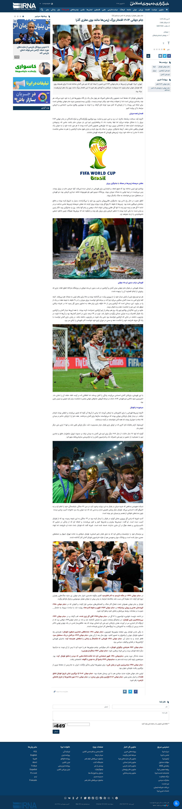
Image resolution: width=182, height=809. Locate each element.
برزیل (154, 70)
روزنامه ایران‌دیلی (64, 766)
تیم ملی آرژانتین (164, 70)
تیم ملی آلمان (165, 74)
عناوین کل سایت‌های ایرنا (127, 758)
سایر (47, 9)
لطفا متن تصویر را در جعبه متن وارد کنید (155, 724)
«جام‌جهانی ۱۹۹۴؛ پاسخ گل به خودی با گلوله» (98, 659)
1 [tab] (23, 16)
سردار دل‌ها (99, 755)
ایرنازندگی (66, 751)
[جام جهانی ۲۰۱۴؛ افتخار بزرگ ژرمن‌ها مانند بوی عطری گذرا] (98, 53)
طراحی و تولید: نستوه (159, 805)
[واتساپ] (65, 798)
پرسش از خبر (98, 766)
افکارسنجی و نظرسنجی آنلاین (93, 751)
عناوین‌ (161, 9)
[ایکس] (112, 798)
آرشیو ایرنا (165, 758)
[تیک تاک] (77, 798)
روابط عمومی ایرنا (163, 769)
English (33, 755)
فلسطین (97, 9)
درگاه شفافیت (164, 776)
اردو (35, 776)
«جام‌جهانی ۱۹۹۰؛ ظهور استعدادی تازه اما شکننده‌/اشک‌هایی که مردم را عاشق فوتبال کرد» (90, 656)
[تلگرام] (116, 798)
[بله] (101, 798)
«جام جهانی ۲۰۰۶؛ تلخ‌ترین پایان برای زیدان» (106, 677)
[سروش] (89, 798)
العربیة (35, 758)
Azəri (35, 762)
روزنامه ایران (65, 755)
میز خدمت (165, 783)
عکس (82, 9)
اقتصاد (147, 9)
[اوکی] (73, 798)
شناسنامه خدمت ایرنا (162, 773)
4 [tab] (15, 16)
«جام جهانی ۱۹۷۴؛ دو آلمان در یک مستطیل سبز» (70, 635)
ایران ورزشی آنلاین (63, 769)
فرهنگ (122, 9)
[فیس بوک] (81, 798)
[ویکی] (69, 798)
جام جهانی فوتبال (164, 67)
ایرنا (149, 3)
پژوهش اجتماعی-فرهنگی (159, 35)
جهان (135, 9)
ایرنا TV (64, 9)
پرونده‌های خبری (130, 751)
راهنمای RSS (164, 766)
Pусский (33, 773)
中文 (35, 751)
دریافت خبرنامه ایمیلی (161, 787)
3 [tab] (17, 16)
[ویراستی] (85, 798)
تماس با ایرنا (164, 755)
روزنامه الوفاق (65, 758)
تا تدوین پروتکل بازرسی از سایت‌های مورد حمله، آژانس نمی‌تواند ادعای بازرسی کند (33, 50)
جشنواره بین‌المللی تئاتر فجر (94, 780)
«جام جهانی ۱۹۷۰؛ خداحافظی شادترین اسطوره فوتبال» (83, 632)
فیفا (154, 67)
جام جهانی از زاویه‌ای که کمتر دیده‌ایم (160, 89)
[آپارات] (104, 798)
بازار (58, 9)
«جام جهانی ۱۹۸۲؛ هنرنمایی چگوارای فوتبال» (126, 647)
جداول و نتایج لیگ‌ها (95, 773)
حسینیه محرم (98, 776)
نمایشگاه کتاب (98, 762)
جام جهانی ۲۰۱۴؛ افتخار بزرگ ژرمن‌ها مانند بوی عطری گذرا (109, 20)
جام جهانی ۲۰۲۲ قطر (163, 84)
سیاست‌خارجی (113, 9)
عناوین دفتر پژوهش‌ (129, 769)
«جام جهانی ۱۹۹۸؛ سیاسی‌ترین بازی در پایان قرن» (124, 664)
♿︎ (176, 803)
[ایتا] (93, 798)
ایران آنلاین (66, 762)
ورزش (141, 9)
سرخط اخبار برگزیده (129, 755)
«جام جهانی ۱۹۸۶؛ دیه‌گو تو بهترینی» (94, 650)
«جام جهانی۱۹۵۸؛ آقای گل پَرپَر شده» (93, 616)
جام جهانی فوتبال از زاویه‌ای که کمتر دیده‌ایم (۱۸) (127, 15)
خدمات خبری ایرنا (163, 791)
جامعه (129, 9)
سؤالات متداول (164, 762)
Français (33, 780)
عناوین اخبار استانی (129, 762)
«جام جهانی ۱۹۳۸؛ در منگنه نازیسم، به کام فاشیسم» (121, 595)
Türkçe (34, 766)
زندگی (53, 9)
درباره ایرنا (165, 751)
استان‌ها (89, 9)
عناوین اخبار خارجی (129, 766)
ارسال (56, 731)
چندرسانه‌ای (74, 9)
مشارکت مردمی (163, 780)
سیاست (154, 9)
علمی (104, 9)
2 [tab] (20, 16)
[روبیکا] (108, 798)
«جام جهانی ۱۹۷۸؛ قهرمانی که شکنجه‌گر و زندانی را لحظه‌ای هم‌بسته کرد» (93, 638)
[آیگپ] (97, 798)
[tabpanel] (31, 39)
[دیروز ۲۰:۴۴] (31, 31)
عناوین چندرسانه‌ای (129, 773)
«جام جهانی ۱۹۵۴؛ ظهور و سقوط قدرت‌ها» (99, 607)
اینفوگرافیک (99, 769)
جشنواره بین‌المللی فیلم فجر (94, 758)
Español (33, 769)
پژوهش (166, 32)
